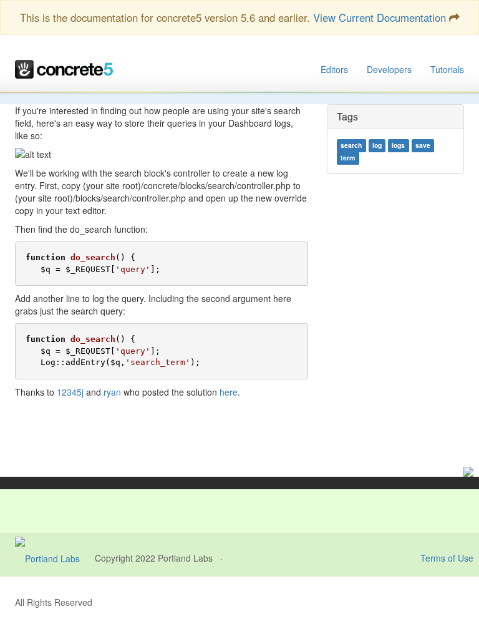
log (377, 145)
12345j (70, 392)
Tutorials (447, 69)
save (422, 145)
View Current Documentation (379, 17)
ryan (112, 392)
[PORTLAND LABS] (55, 558)
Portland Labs (185, 558)
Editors (334, 69)
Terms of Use (446, 558)
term (348, 158)
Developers (389, 69)
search (351, 145)
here (229, 392)
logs (398, 145)
